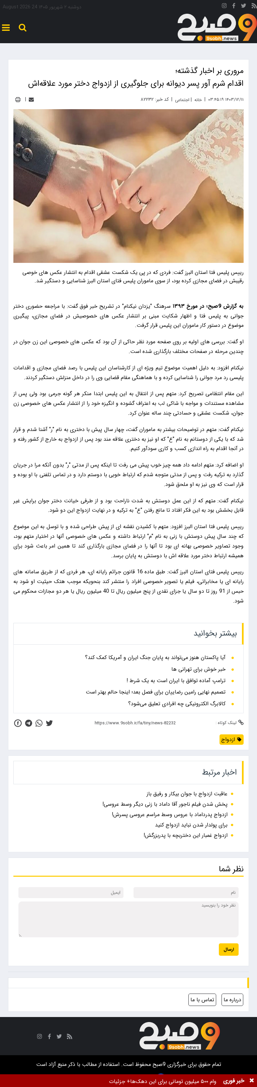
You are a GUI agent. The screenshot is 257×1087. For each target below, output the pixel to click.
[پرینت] (17, 99)
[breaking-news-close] (252, 1081)
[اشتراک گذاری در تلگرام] (28, 723)
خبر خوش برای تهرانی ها (198, 669)
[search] (22, 27)
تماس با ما (202, 1000)
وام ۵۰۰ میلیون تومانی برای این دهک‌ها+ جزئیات (163, 1081)
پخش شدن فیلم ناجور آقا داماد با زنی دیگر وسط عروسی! (165, 804)
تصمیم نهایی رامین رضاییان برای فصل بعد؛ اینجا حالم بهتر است (156, 692)
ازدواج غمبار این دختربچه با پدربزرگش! (186, 835)
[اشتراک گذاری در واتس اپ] (39, 723)
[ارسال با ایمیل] (31, 99)
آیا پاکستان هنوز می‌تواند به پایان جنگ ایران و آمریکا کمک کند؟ (155, 657)
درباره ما (232, 1000)
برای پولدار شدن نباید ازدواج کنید (191, 825)
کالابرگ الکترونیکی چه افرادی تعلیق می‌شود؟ (177, 704)
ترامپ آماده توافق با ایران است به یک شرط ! (176, 680)
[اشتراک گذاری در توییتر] (49, 723)
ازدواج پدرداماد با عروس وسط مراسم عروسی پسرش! (170, 814)
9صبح (158, 1064)
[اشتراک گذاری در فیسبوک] (17, 723)
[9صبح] (217, 28)
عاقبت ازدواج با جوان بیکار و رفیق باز (187, 794)
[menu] (6, 27)
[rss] (254, 7)
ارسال (229, 949)
